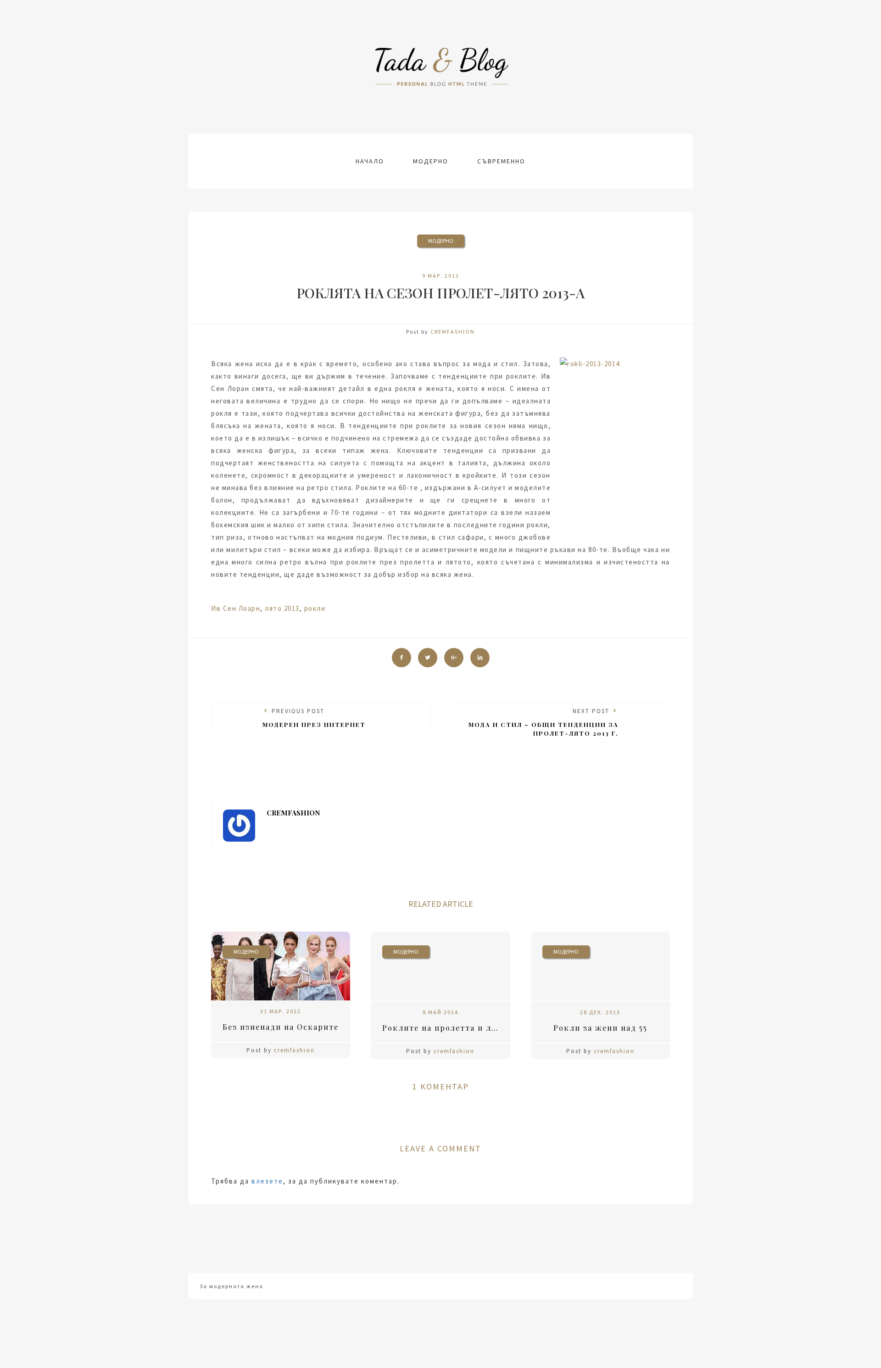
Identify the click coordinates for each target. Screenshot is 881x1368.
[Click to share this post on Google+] (453, 657)
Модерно (430, 161)
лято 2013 (282, 608)
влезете (267, 1181)
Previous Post (314, 717)
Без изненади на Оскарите (281, 1027)
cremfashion (452, 331)
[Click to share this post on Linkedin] (480, 657)
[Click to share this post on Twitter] (427, 657)
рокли (315, 608)
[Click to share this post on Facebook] (401, 657)
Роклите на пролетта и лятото (446, 1028)
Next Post (543, 722)
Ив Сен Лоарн (235, 608)
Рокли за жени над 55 (600, 1028)
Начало (370, 161)
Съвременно (501, 161)
